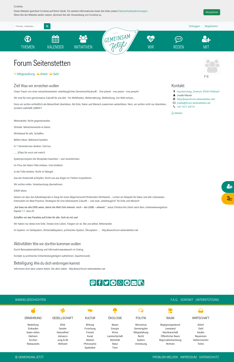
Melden (178, 113)
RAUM (170, 318)
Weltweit (62, 343)
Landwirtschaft (115, 336)
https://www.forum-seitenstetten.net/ (196, 99)
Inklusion (62, 336)
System (141, 339)
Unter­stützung (207, 300)
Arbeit (43, 74)
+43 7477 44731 (186, 106)
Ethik (62, 324)
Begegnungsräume (170, 324)
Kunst (90, 336)
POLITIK (141, 318)
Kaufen (200, 332)
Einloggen (194, 26)
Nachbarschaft (170, 332)
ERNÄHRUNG (33, 318)
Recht (141, 336)
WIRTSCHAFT (200, 318)
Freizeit (90, 332)
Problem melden (165, 357)
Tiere (115, 347)
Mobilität (115, 339)
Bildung (90, 324)
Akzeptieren (212, 12)
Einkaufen (33, 328)
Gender (63, 328)
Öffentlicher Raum (170, 336)
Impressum (188, 357)
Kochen (33, 339)
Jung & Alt (62, 339)
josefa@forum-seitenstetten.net (193, 102)
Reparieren (200, 336)
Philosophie (90, 343)
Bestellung (33, 324)
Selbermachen (200, 339)
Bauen (115, 324)
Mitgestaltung (25, 74)
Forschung (90, 328)
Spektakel (90, 347)
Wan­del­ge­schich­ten (30, 300)
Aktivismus (141, 324)
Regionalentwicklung (170, 339)
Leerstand (170, 328)
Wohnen (170, 343)
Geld (55, 74)
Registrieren (211, 26)
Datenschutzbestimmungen (132, 11)
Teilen (201, 343)
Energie (115, 328)
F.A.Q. (174, 300)
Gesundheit (63, 332)
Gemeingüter (141, 328)
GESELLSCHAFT (62, 318)
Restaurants (33, 343)
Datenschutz (209, 357)
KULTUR (90, 318)
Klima (115, 332)
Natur (115, 343)
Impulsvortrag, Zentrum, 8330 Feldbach (198, 91)
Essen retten (33, 332)
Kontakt (187, 300)
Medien (90, 339)
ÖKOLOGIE (115, 318)
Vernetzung (141, 343)
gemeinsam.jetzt (29, 357)
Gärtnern (33, 336)
